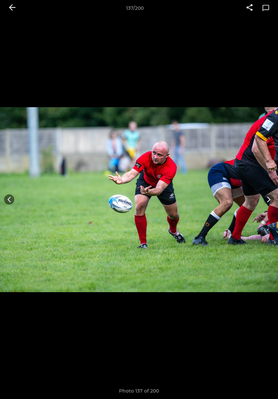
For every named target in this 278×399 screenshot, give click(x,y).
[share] (249, 8)
